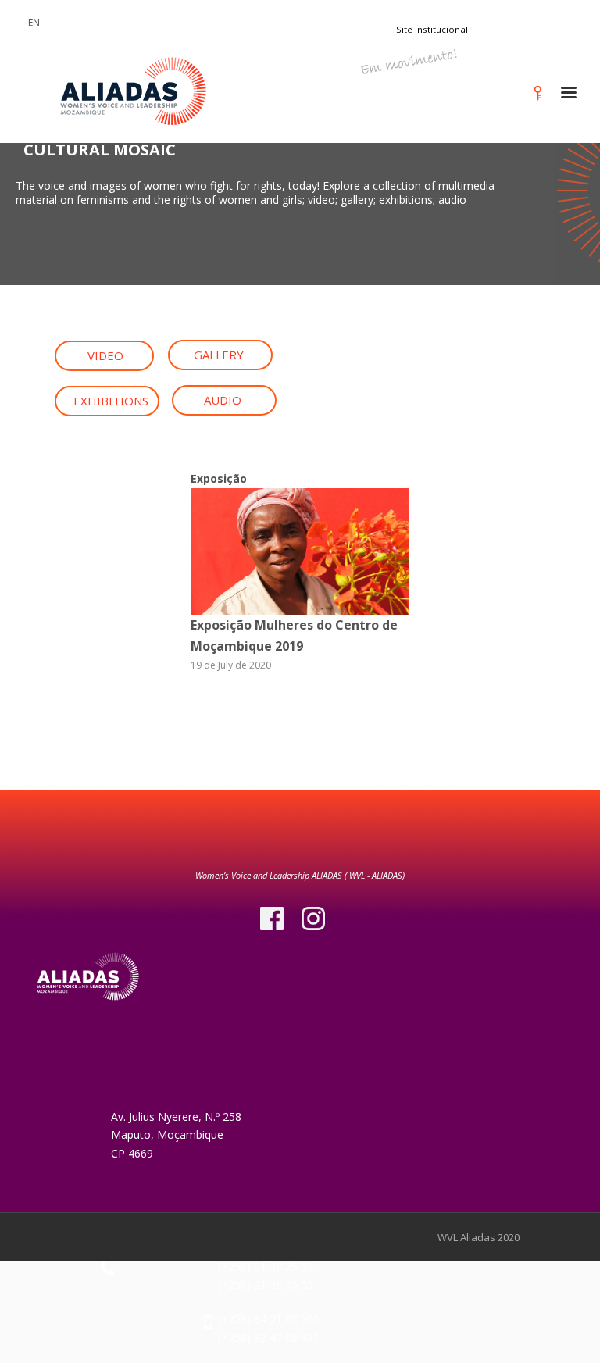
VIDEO (105, 355)
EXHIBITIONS (110, 401)
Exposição (219, 478)
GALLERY (219, 354)
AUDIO (222, 400)
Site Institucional (432, 29)
